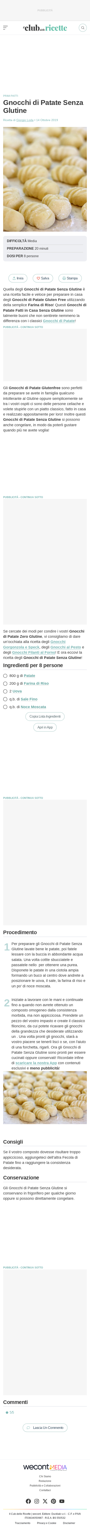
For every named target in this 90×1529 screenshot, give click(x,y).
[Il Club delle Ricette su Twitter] (45, 1502)
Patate (29, 676)
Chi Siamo (45, 1476)
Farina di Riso (36, 683)
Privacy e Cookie (46, 1523)
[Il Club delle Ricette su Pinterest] (53, 1502)
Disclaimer (69, 1523)
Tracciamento (22, 1523)
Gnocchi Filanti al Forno (33, 652)
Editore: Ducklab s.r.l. (54, 1513)
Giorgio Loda (24, 120)
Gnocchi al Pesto (65, 647)
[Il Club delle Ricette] (45, 27)
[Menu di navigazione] (5, 28)
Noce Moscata (33, 707)
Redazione (45, 1481)
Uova (17, 691)
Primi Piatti (10, 95)
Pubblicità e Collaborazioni (45, 1485)
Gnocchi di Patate (59, 321)
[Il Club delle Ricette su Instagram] (36, 1502)
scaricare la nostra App (36, 1063)
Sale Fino (29, 699)
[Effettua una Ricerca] (83, 28)
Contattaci (45, 1490)
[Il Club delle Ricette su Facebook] (28, 1502)
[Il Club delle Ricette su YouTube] (61, 1502)
